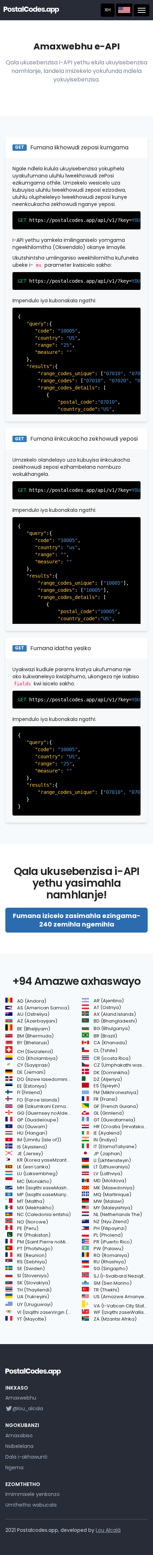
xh (108, 9)
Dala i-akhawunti (26, 1456)
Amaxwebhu (20, 1397)
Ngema (14, 1467)
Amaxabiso (19, 1435)
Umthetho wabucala (31, 1504)
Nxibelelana (19, 1446)
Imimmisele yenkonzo (32, 1494)
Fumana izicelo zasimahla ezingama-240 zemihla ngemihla (77, 920)
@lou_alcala (27, 1408)
